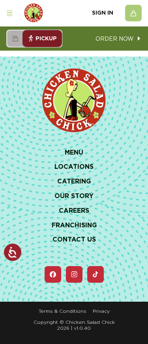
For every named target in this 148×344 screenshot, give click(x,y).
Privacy (101, 311)
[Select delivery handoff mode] (15, 38)
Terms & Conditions (62, 311)
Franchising (74, 225)
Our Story (74, 196)
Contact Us (74, 239)
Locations (74, 166)
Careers (74, 210)
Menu (74, 152)
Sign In (102, 12)
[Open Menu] (9, 13)
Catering (74, 181)
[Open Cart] (133, 13)
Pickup (46, 38)
